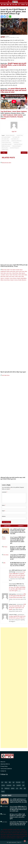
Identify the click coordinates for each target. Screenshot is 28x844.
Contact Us (3, 771)
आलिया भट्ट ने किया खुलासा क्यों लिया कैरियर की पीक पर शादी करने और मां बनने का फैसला (17, 595)
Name (3, 505)
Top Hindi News (6, 111)
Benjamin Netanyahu (10, 135)
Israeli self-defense (18, 144)
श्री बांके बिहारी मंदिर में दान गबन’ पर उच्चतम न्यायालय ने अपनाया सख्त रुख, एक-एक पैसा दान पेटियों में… (18, 564)
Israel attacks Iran (14, 138)
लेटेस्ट (4, 4)
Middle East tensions (6, 146)
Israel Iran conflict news (16, 140)
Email (3, 510)
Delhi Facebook (8, 115)
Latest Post (7, 525)
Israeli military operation (7, 144)
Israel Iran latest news (6, 142)
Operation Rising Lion (14, 147)
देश (2, 788)
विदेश (21, 788)
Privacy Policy (4, 766)
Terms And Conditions (6, 768)
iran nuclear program (6, 137)
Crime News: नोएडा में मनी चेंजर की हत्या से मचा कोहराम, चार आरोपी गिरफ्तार (24, 152)
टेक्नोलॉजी (19, 785)
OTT (19, 4)
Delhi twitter (18, 115)
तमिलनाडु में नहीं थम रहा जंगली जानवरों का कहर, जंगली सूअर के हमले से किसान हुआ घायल (13, 478)
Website (4, 516)
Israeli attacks (16, 142)
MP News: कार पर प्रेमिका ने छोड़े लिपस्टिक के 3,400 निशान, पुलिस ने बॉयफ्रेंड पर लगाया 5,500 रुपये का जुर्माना (18, 549)
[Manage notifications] (25, 841)
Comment (4, 492)
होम (2, 4)
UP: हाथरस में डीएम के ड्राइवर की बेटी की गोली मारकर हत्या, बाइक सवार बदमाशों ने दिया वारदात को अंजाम (13, 90)
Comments (21, 525)
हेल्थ (14, 785)
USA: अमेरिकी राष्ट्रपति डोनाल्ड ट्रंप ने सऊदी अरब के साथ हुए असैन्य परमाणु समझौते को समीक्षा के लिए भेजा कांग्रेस (17, 531)
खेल (10, 4)
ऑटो (23, 785)
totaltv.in (7, 36)
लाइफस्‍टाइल (9, 785)
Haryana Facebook (10, 117)
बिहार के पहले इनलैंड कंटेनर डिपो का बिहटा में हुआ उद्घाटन (13, 372)
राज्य (17, 788)
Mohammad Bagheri (17, 146)
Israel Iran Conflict (5, 140)
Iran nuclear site (16, 137)
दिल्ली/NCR (7, 788)
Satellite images (5, 149)
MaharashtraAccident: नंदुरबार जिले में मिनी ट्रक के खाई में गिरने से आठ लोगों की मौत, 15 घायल (14, 265)
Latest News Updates (19, 111)
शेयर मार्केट (14, 4)
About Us (3, 761)
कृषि (24, 788)
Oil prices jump (5, 147)
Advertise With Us (5, 764)
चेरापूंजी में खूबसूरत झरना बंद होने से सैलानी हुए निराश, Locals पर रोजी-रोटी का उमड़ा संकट (5, 152)
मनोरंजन (23, 4)
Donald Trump (20, 135)
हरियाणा (12, 788)
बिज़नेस (3, 791)
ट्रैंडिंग (8, 4)
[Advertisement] (14, 687)
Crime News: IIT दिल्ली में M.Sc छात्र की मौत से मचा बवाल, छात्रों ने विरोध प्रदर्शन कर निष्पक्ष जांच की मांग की (18, 557)
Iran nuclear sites (5, 138)
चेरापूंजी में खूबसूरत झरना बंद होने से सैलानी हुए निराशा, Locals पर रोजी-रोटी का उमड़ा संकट (13, 65)
